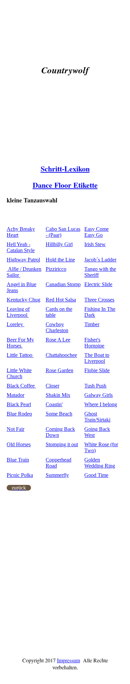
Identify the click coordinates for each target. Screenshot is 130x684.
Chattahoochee (61, 355)
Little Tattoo (20, 355)
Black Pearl (19, 404)
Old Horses (19, 444)
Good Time (96, 475)
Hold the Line (60, 259)
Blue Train (18, 460)
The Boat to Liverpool (96, 358)
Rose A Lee (58, 340)
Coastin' (54, 404)
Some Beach (59, 414)
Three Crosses (99, 299)
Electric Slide (98, 284)
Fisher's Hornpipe (94, 343)
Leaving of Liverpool (18, 312)
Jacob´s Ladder (100, 259)
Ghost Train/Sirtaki (97, 417)
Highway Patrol (23, 259)
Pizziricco (56, 269)
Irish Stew (95, 244)
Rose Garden (59, 370)
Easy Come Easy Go (96, 232)
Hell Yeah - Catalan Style (21, 247)
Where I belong (100, 404)
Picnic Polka (20, 475)
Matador (15, 395)
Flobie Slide (97, 370)
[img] (65, 126)
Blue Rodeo (19, 414)
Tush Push (95, 386)
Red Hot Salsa (61, 299)
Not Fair (15, 429)
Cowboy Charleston (57, 327)
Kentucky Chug (23, 299)
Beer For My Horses (20, 343)
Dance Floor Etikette (65, 184)
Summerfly (57, 475)
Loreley (15, 324)
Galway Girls (98, 395)
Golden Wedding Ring (99, 463)
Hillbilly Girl (59, 244)
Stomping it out (62, 444)
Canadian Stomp (63, 284)
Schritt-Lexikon (65, 168)
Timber (91, 324)
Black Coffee (21, 386)
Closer (52, 386)
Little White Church (19, 373)
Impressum (68, 660)
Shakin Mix (58, 395)
